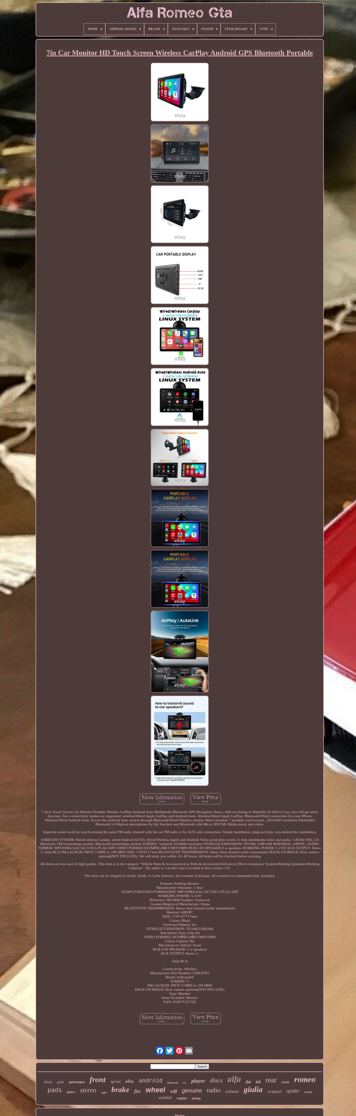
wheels (285, 1082)
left (258, 1082)
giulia (253, 1089)
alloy (129, 1081)
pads (54, 1090)
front (98, 1079)
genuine (192, 1090)
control (165, 1097)
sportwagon (77, 1082)
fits (137, 1091)
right (104, 1092)
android (151, 1081)
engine (182, 1098)
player (198, 1081)
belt (184, 1082)
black (48, 1082)
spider (292, 1091)
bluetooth (172, 1082)
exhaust (232, 1091)
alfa (234, 1079)
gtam (60, 1082)
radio (214, 1090)
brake (120, 1089)
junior (71, 1092)
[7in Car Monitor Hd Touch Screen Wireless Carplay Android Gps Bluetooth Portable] (179, 92)
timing (196, 1098)
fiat (248, 1082)
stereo (88, 1090)
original (275, 1091)
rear (271, 1080)
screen (308, 1092)
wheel (155, 1090)
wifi (173, 1091)
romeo (305, 1079)
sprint (115, 1081)
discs (216, 1080)
